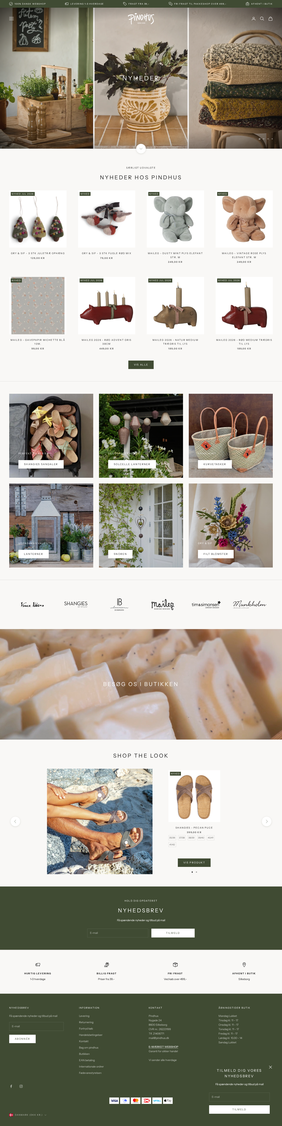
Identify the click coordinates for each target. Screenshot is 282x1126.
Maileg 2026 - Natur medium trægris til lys (175, 342)
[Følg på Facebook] (11, 1086)
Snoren (120, 553)
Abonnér (22, 1038)
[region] (141, 78)
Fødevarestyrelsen (90, 1073)
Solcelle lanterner (132, 464)
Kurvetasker (215, 464)
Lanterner (33, 553)
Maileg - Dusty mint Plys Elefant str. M (175, 255)
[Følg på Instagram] (21, 1086)
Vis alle (141, 364)
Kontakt (83, 1041)
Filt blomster (216, 553)
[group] (141, 78)
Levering (84, 1016)
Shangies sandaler (41, 464)
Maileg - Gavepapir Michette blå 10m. (38, 342)
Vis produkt (194, 862)
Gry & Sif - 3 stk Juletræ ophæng (38, 253)
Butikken (84, 1054)
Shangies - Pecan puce (194, 827)
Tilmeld (239, 1109)
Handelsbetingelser (90, 1035)
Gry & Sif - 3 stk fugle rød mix (106, 253)
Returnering (86, 1022)
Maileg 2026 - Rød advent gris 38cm (107, 342)
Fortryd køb (86, 1028)
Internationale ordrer (91, 1066)
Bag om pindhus (88, 1047)
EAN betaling (87, 1060)
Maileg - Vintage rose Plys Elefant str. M (244, 255)
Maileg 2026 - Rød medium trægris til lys (244, 342)
